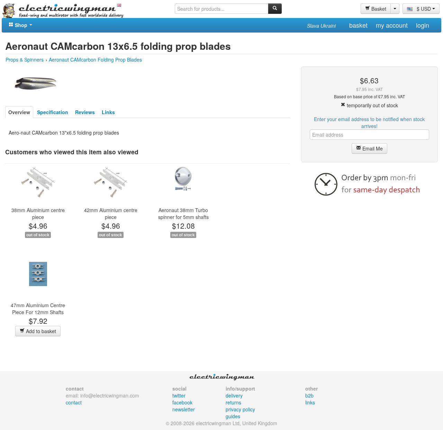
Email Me (372, 148)
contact (74, 402)
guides (233, 416)
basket (358, 24)
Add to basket (40, 331)
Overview (19, 112)
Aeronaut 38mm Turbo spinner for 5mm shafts (183, 213)
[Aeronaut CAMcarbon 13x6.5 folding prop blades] (35, 82)
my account (392, 24)
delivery (234, 395)
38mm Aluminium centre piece (38, 213)
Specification (52, 112)
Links (108, 112)
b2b (309, 395)
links (310, 402)
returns (233, 402)
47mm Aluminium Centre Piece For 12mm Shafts (38, 308)
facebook (182, 402)
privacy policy (240, 409)
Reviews (85, 112)
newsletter (183, 409)
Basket (378, 8)
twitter (179, 395)
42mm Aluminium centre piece (110, 213)
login (422, 24)
